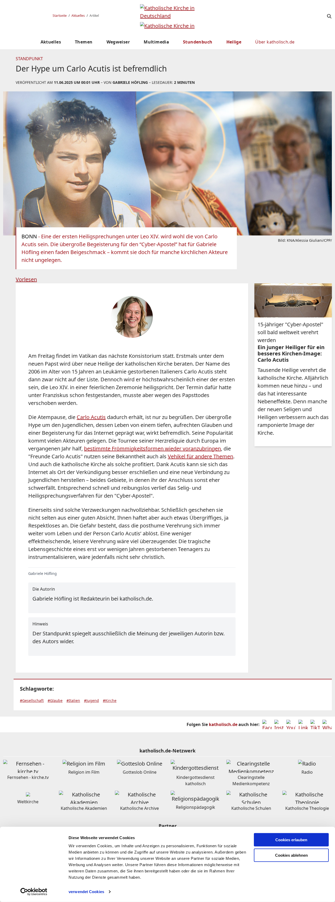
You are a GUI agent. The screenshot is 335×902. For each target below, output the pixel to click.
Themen (83, 42)
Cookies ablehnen (291, 855)
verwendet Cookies (86, 891)
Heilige (234, 42)
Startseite (60, 15)
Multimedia (156, 42)
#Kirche (109, 700)
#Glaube (55, 700)
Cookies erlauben (291, 840)
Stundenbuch (197, 42)
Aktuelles (78, 15)
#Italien (73, 700)
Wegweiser (118, 42)
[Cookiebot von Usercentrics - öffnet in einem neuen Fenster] (34, 892)
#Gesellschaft (32, 700)
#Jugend (91, 700)
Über (274, 42)
